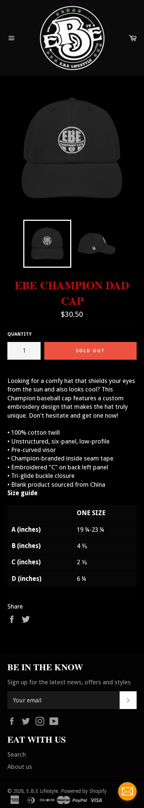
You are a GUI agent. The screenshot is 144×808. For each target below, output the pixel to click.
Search (16, 754)
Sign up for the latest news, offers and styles (69, 682)
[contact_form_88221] (127, 791)
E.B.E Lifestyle (42, 791)
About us (19, 766)
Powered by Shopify (84, 791)
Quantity (19, 334)
